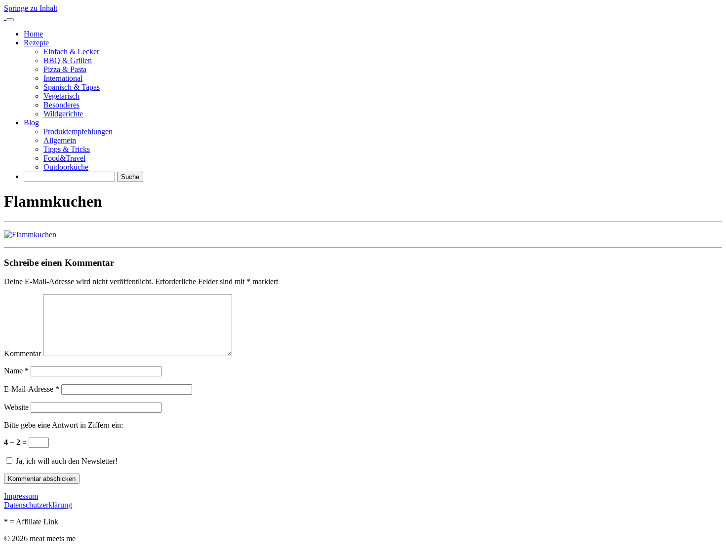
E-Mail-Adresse (31, 389)
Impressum (21, 496)
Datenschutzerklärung (38, 505)
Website (16, 407)
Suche (130, 177)
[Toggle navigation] (10, 19)
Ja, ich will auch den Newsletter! (66, 461)
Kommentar (22, 353)
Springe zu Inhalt (30, 8)
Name (16, 371)
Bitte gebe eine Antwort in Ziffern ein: (63, 425)
